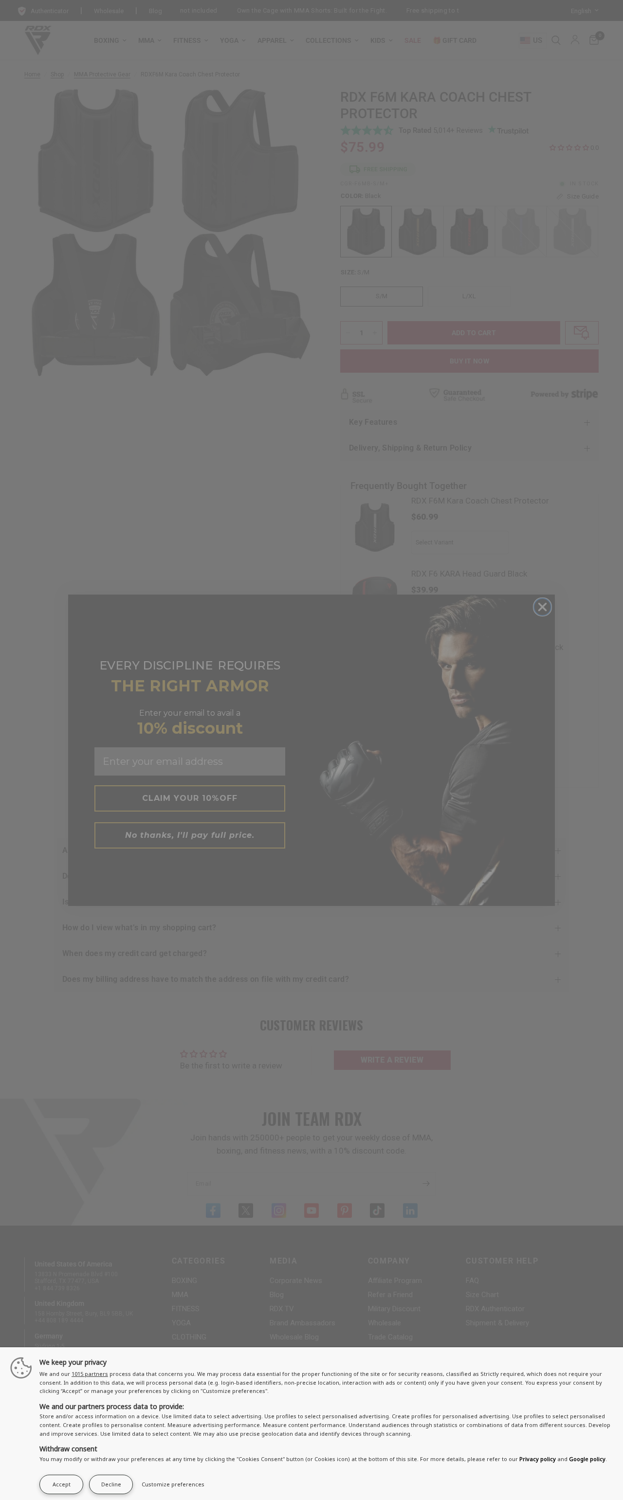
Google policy (587, 1459)
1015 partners (90, 1373)
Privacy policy (537, 1459)
